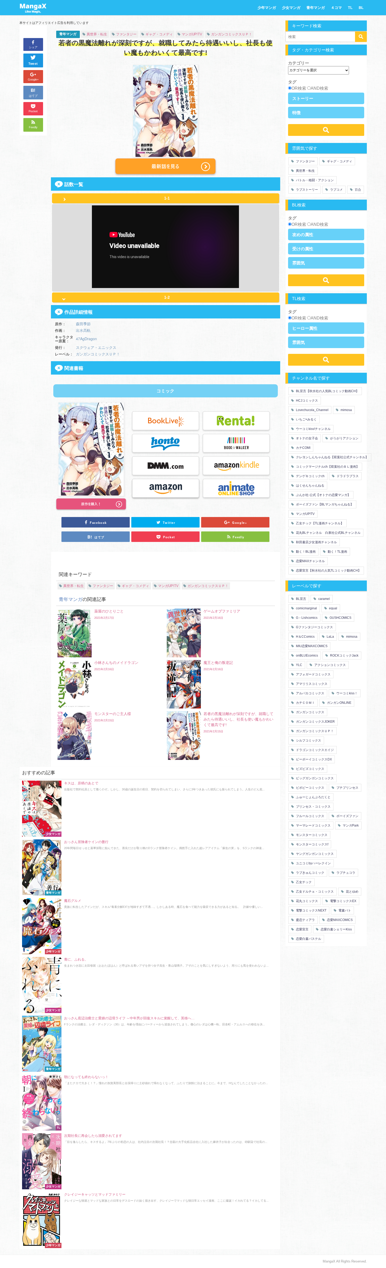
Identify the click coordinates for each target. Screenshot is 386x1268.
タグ (292, 82)
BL (361, 7)
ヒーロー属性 (304, 328)
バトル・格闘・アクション (314, 180)
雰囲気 (298, 263)
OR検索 (298, 88)
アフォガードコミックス (313, 674)
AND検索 (319, 88)
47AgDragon (86, 338)
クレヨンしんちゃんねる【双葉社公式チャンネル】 (331, 457)
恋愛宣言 (302, 929)
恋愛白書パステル (308, 938)
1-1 (167, 198)
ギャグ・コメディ (159, 34)
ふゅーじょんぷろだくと (313, 797)
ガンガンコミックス (309, 712)
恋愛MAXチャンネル (310, 561)
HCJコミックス (306, 400)
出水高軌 (83, 330)
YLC (298, 665)
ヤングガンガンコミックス (314, 853)
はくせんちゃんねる (309, 485)
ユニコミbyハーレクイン (313, 863)
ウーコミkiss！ (347, 693)
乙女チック (303, 882)
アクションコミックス (330, 665)
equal (332, 608)
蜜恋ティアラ (305, 919)
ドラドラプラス (347, 476)
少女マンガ (291, 7)
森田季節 (83, 323)
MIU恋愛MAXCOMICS (311, 646)
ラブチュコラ (345, 872)
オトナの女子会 (306, 438)
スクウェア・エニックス (96, 347)
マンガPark (350, 825)
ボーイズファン (347, 816)
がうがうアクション (343, 438)
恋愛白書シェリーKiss (336, 929)
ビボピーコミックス (309, 787)
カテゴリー (298, 63)
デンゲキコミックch (310, 476)
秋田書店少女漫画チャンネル (316, 542)
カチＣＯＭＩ (305, 702)
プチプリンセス (347, 787)
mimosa (346, 410)
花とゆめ (351, 891)
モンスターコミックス (311, 835)
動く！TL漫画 (337, 551)
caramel (323, 598)
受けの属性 (302, 249)
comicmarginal (306, 608)
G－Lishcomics (306, 617)
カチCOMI (302, 447)
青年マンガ (315, 7)
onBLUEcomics (306, 655)
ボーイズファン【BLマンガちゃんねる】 (324, 504)
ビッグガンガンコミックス (314, 778)
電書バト (344, 910)
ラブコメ (336, 189)
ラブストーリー (306, 189)
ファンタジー (126, 34)
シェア (33, 47)
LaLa (330, 636)
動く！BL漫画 (305, 551)
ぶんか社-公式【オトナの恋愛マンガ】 (323, 495)
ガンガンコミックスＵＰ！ (231, 34)
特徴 (296, 112)
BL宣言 (300, 598)
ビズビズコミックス (309, 768)
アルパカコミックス (309, 693)
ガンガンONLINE (338, 702)
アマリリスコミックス (311, 683)
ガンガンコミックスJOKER (315, 721)
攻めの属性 (302, 234)
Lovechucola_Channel (311, 410)
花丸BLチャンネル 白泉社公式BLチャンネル (328, 532)
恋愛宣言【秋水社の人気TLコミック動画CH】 (328, 570)
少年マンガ (267, 7)
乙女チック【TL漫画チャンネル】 (319, 523)
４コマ (336, 7)
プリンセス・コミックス (313, 806)
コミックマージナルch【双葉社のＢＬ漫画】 (327, 466)
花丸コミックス (306, 901)
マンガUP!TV (192, 34)
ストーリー (302, 98)
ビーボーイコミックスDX (313, 759)
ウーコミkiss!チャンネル (313, 428)
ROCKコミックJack (343, 655)
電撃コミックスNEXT (310, 910)
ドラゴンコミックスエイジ (314, 750)
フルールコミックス (309, 816)
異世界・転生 (97, 34)
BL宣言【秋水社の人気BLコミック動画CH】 (327, 391)
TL (350, 7)
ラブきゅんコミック (309, 872)
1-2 (167, 297)
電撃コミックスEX (342, 901)
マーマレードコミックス (313, 825)
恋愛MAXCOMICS (339, 919)
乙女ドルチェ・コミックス (314, 891)
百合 (357, 189)
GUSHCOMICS (340, 617)
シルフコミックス (308, 740)
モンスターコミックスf (311, 844)
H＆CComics (305, 636)
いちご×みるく (306, 419)
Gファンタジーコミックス (314, 627)
